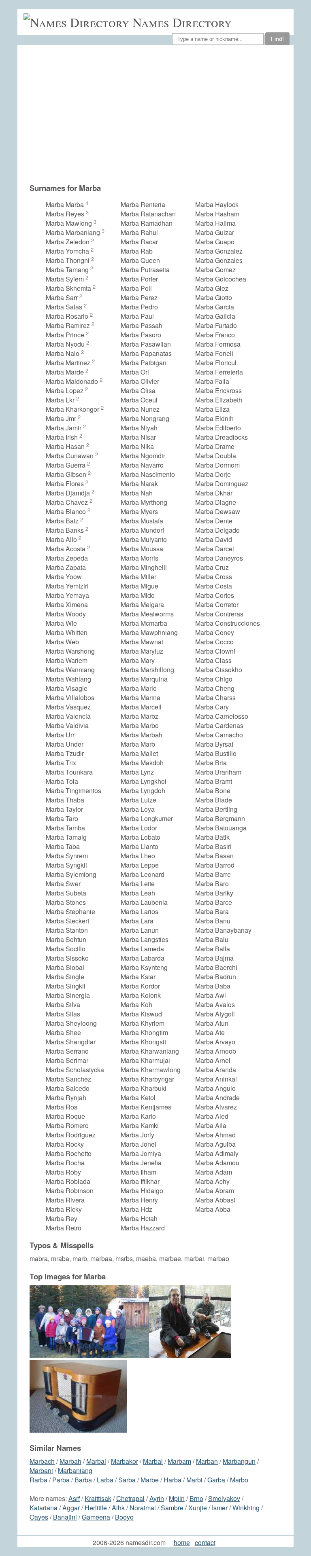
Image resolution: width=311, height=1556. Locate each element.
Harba (172, 1479)
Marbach (42, 1461)
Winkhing (246, 1507)
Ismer (220, 1507)
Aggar (71, 1507)
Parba (61, 1479)
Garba (216, 1479)
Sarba (127, 1479)
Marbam (179, 1461)
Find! (277, 39)
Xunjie (197, 1507)
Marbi (194, 1479)
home (182, 1542)
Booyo (124, 1517)
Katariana (44, 1507)
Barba (83, 1479)
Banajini (65, 1517)
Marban (207, 1461)
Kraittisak (98, 1498)
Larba (105, 1479)
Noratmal (143, 1507)
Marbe (150, 1479)
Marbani (41, 1470)
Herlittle (96, 1507)
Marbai (96, 1461)
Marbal (153, 1461)
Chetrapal (130, 1498)
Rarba (38, 1479)
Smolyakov (224, 1498)
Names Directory (182, 22)
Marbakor (124, 1461)
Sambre (172, 1507)
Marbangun (239, 1461)
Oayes (39, 1517)
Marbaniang (75, 1470)
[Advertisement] (160, 114)
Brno (196, 1498)
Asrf (74, 1498)
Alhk (118, 1507)
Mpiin (177, 1498)
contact (205, 1542)
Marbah (70, 1461)
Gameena (96, 1517)
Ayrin (156, 1498)
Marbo (239, 1479)
